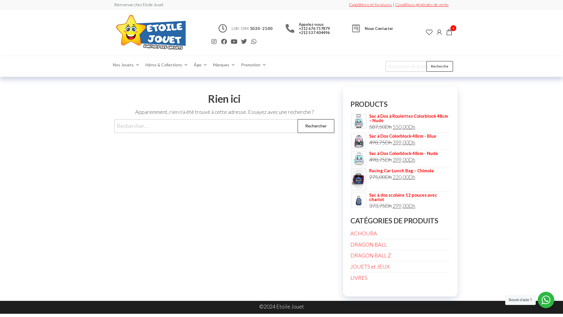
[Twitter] (244, 42)
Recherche (439, 66)
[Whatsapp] (254, 42)
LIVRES (358, 277)
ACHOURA (363, 233)
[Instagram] (214, 42)
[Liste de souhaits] (429, 32)
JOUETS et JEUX (370, 266)
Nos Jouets (123, 64)
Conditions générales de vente (422, 4)
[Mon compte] (439, 32)
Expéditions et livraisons (370, 4)
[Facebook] (224, 42)
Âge (197, 64)
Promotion (250, 64)
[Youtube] (234, 42)
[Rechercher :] (224, 126)
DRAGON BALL (368, 244)
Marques (221, 64)
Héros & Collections (163, 64)
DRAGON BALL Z (370, 255)
